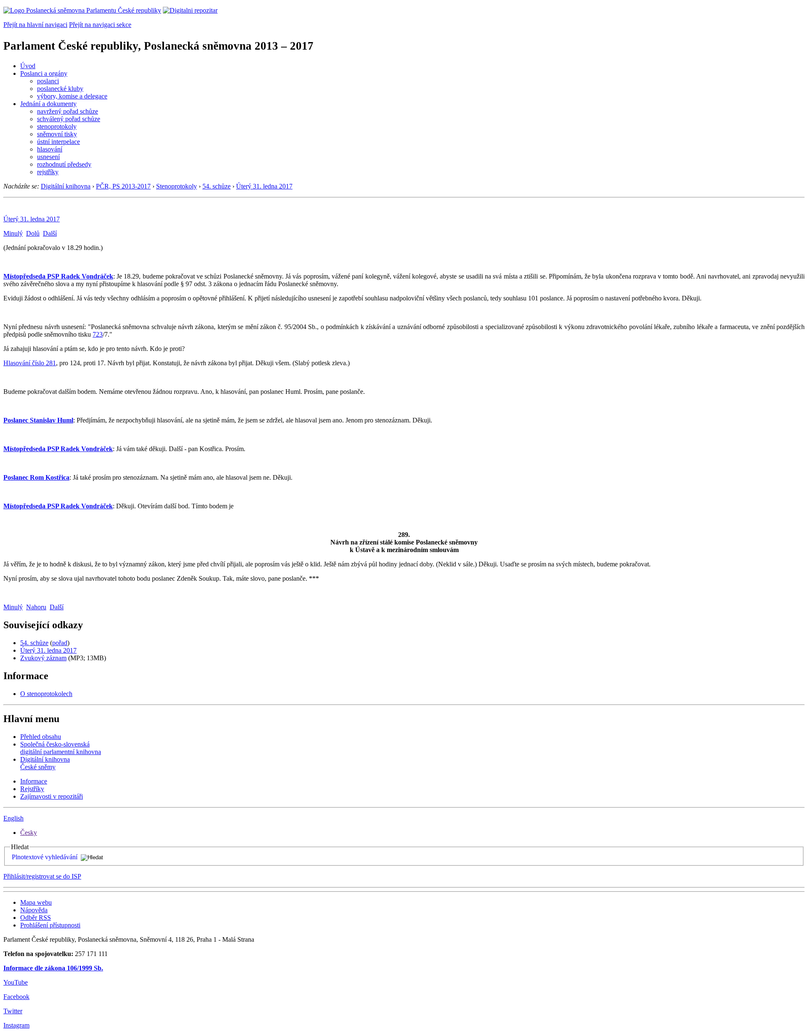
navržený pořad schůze (67, 111)
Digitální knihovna (65, 186)
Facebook (16, 996)
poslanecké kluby (60, 88)
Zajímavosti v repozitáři (51, 796)
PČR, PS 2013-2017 (123, 186)
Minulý (13, 233)
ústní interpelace (58, 141)
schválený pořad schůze (68, 118)
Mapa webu (36, 902)
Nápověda (34, 910)
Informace (33, 781)
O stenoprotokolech (46, 693)
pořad (59, 642)
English (13, 818)
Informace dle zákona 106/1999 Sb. (53, 968)
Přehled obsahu (40, 736)
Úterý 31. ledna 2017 (264, 186)
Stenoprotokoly (176, 186)
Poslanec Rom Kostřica (36, 477)
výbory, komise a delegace (72, 96)
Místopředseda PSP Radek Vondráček (58, 276)
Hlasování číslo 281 (29, 363)
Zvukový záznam (43, 657)
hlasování (49, 149)
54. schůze (216, 186)
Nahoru (36, 607)
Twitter (12, 1011)
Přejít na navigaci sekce (100, 24)
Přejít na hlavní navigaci (35, 24)
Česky (28, 832)
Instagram (16, 1025)
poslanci (48, 81)
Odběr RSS (35, 917)
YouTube (15, 982)
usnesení (48, 156)
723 (98, 334)
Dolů (33, 233)
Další (50, 233)
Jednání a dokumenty (48, 103)
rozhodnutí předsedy (64, 164)
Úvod (27, 65)
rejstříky (47, 171)
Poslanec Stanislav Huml (38, 420)
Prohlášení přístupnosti (50, 925)
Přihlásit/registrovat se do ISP (42, 876)
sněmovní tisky (57, 134)
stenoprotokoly (57, 126)
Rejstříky (32, 788)
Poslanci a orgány (43, 73)
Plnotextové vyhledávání (44, 857)
